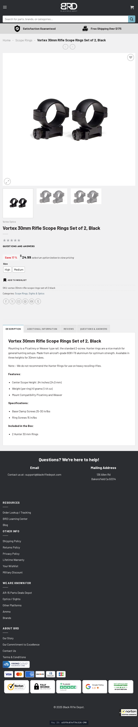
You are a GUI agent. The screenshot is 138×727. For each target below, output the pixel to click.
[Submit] (131, 18)
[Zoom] (7, 181)
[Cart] (132, 7)
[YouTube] (32, 301)
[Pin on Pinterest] (25, 301)
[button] (128, 712)
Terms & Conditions (14, 657)
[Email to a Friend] (19, 301)
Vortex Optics (9, 221)
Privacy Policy (11, 553)
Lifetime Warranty (13, 559)
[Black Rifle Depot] (69, 7)
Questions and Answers (19, 246)
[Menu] (5, 7)
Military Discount (13, 572)
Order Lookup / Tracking (17, 512)
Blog (5, 525)
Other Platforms (12, 605)
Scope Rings (23, 40)
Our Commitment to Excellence (21, 644)
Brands (7, 617)
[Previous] (10, 119)
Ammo (7, 611)
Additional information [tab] (42, 328)
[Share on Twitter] (12, 301)
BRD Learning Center (15, 518)
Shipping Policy (12, 541)
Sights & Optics (36, 293)
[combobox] (65, 19)
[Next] (128, 119)
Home (7, 40)
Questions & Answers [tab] (93, 328)
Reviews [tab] (69, 328)
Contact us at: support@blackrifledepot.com (34, 474)
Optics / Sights (11, 599)
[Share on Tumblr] (38, 301)
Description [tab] (13, 328)
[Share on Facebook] (6, 301)
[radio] (7, 269)
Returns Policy (11, 547)
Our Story (8, 638)
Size (5, 264)
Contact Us (9, 650)
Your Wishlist (10, 566)
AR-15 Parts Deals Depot (17, 592)
